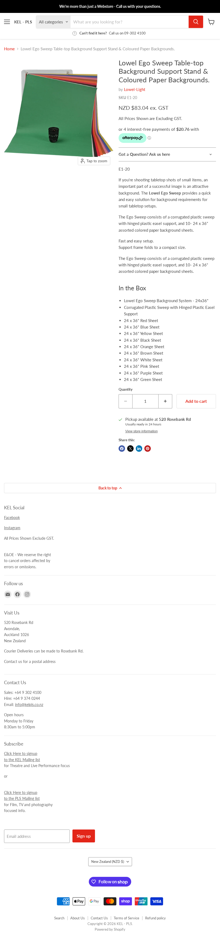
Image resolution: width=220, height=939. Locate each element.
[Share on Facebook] (122, 448)
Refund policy (155, 918)
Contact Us (99, 918)
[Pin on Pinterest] (147, 448)
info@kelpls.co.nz (29, 704)
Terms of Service (126, 918)
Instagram (12, 527)
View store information (141, 431)
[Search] (196, 22)
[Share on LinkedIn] (139, 448)
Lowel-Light (134, 89)
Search (59, 918)
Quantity (126, 389)
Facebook (12, 517)
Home (9, 49)
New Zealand (107, 861)
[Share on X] (130, 448)
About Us (77, 918)
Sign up (84, 835)
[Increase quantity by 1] (165, 401)
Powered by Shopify (110, 929)
